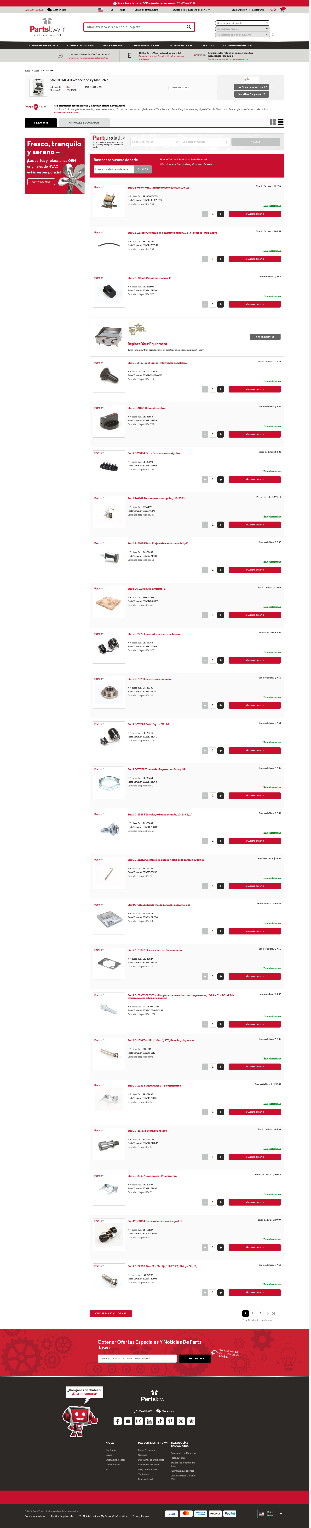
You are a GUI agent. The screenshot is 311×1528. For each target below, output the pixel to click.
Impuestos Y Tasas (115, 1459)
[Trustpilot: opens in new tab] (191, 1421)
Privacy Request (141, 1516)
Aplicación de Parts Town (184, 1453)
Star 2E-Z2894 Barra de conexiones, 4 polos (154, 453)
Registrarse (258, 9)
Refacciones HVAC (113, 45)
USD (122, 10)
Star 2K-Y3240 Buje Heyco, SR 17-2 (149, 724)
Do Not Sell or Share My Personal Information (103, 1516)
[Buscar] (273, 34)
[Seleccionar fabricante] (242, 23)
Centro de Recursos (180, 45)
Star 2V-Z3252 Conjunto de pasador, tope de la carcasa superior (166, 859)
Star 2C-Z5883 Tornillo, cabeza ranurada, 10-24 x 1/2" (160, 814)
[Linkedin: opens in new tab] (149, 1421)
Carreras (142, 1455)
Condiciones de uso (35, 1516)
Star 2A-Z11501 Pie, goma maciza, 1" (149, 277)
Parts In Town (178, 1458)
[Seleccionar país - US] (101, 9)
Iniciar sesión (239, 9)
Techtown (143, 1474)
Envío (109, 1455)
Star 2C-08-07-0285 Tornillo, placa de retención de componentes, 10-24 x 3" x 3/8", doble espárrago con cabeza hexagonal (181, 996)
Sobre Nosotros (146, 1450)
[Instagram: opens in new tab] (139, 1421)
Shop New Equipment (249, 94)
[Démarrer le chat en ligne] (83, 1411)
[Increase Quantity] (220, 214)
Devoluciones (113, 1464)
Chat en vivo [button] (168, 1411)
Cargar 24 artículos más (110, 1313)
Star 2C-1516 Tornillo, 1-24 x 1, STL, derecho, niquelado (161, 1040)
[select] (270, 1513)
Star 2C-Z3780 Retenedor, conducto (149, 679)
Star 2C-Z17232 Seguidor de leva (147, 1130)
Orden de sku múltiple (146, 9)
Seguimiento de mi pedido (237, 45)
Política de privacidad (62, 1516)
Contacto (110, 1450)
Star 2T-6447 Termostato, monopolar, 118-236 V (156, 498)
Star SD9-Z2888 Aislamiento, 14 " (148, 588)
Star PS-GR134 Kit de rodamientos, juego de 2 (155, 1221)
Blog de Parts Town (148, 1469)
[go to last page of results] (274, 1313)
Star (68, 87)
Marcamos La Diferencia (151, 1459)
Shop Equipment (265, 336)
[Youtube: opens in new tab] (128, 1421)
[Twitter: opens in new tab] (181, 1421)
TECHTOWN (207, 45)
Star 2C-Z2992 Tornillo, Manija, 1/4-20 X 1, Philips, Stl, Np (162, 1266)
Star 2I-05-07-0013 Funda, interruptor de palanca (157, 362)
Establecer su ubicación (66, 112)
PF (107, 1469)
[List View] (280, 122)
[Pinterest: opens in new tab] (170, 1421)
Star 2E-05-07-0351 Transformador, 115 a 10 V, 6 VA (158, 187)
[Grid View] (273, 122)
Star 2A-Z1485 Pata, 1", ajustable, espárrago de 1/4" (158, 543)
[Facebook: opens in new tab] (118, 1421)
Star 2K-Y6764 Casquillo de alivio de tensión (154, 634)
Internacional (145, 1479)
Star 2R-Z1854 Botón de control (146, 408)
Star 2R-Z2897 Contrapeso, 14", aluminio (152, 1175)
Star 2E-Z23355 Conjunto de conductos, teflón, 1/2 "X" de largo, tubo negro (172, 232)
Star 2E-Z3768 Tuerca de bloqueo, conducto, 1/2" (157, 769)
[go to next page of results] (267, 1313)
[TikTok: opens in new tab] (160, 1421)
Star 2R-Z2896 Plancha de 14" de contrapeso (154, 1085)
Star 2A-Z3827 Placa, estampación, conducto (155, 950)
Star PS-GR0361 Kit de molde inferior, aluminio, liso (159, 904)
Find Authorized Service (250, 87)
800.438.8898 (36, 10)
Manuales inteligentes (182, 1470)
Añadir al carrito (255, 214)
